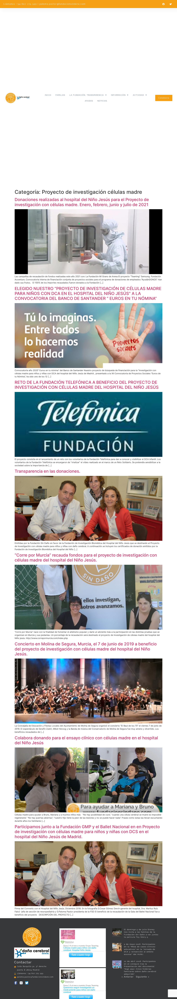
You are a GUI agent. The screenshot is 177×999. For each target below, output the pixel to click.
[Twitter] (26, 982)
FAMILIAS (60, 95)
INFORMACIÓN (118, 95)
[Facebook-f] (15, 982)
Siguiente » (142, 977)
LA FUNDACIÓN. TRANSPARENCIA (86, 95)
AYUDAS (89, 101)
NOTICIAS (102, 101)
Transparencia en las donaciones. (47, 471)
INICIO (48, 95)
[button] (163, 4)
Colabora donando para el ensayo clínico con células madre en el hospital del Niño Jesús (86, 740)
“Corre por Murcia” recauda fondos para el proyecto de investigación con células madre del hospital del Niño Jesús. (86, 558)
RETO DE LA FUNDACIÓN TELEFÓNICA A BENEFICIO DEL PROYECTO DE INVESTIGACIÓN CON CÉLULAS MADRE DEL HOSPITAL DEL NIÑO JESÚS (87, 385)
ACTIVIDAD (138, 95)
